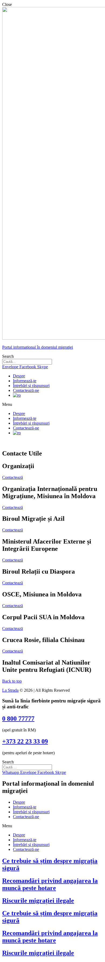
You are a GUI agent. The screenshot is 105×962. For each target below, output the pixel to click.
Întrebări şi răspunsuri (31, 385)
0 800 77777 (18, 718)
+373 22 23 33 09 (25, 741)
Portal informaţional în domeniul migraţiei (37, 347)
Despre (19, 376)
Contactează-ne (26, 390)
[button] (12, 477)
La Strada (10, 690)
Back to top (12, 681)
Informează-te (24, 380)
